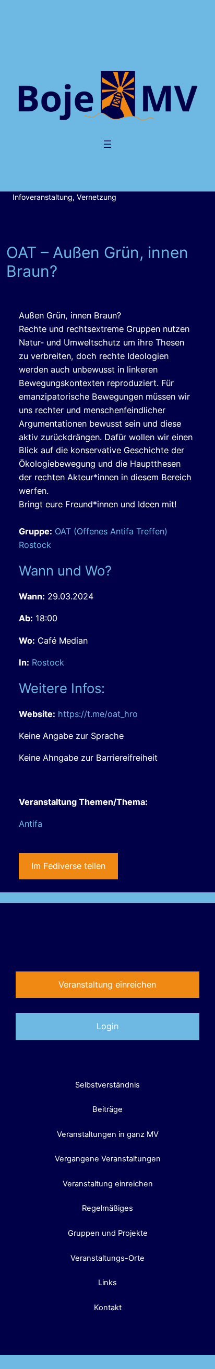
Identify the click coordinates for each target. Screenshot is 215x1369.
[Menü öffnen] (107, 144)
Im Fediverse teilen (68, 866)
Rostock (48, 662)
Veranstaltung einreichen (107, 984)
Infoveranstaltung (43, 197)
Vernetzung (96, 197)
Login (107, 1026)
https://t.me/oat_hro (98, 714)
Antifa (30, 823)
